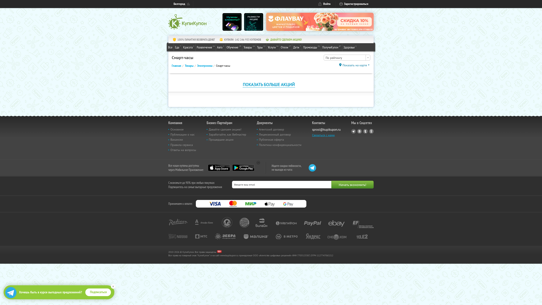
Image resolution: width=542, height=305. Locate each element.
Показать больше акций (269, 84)
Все (170, 47)
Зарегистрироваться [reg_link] (356, 4)
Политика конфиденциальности (280, 145)
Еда (178, 47)
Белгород (179, 4)
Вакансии (176, 139)
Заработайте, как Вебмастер (227, 134)
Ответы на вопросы (183, 150)
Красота (188, 47)
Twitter (365, 131)
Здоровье (350, 47)
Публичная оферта (271, 139)
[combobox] (347, 58)
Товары (249, 47)
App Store (219, 167)
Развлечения (206, 47)
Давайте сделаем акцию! (225, 129)
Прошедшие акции (221, 139)
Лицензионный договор (275, 134)
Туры (261, 47)
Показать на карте (355, 65)
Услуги (273, 47)
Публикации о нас (182, 134)
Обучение (234, 47)
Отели (286, 47)
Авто (220, 47)
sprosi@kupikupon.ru (326, 130)
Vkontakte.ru (359, 131)
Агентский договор (271, 129)
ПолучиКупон (331, 47)
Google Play (243, 167)
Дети (297, 47)
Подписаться (98, 292)
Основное (177, 129)
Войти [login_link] (326, 4)
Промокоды (311, 47)
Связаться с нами (323, 135)
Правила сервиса (181, 145)
